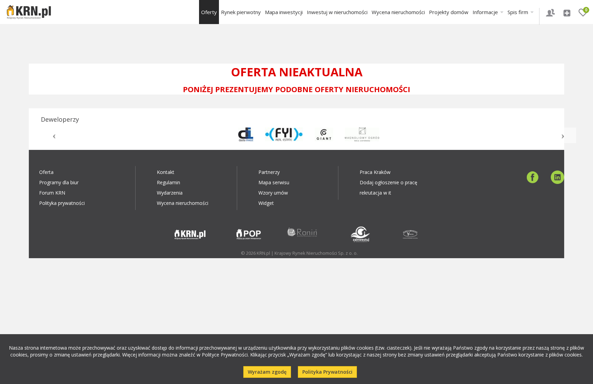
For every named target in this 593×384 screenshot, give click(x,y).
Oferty (209, 12)
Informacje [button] (486, 12)
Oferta (46, 172)
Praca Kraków (375, 172)
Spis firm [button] (519, 12)
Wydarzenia (170, 192)
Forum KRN (52, 192)
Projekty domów (448, 12)
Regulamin (168, 182)
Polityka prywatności (62, 203)
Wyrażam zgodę (267, 372)
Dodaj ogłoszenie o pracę (388, 182)
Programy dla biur (59, 182)
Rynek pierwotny (241, 12)
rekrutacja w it (375, 192)
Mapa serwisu (273, 182)
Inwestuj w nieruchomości (337, 12)
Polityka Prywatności (327, 372)
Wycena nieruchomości (398, 12)
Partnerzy (269, 172)
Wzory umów (273, 192)
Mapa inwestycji (284, 12)
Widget (266, 203)
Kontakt (165, 172)
